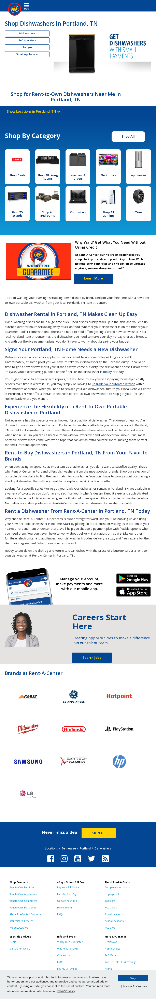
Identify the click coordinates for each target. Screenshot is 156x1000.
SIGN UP (98, 833)
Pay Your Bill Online (68, 887)
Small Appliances (27, 54)
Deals (13, 942)
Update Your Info (67, 901)
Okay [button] (133, 978)
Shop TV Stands (17, 213)
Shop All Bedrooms (47, 213)
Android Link (133, 580)
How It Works (64, 907)
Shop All (128, 136)
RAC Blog (110, 927)
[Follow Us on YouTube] (77, 863)
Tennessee (68, 848)
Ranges (27, 47)
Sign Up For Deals (20, 948)
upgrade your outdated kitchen (113, 384)
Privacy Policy (66, 991)
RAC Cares (111, 907)
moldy (107, 372)
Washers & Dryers (78, 176)
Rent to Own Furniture (22, 887)
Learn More (93, 278)
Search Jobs (92, 657)
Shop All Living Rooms (48, 176)
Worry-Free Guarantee (70, 942)
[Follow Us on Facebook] (50, 863)
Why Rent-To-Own (67, 948)
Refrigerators (27, 40)
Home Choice (112, 948)
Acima (108, 969)
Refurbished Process (21, 921)
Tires (138, 212)
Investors (110, 901)
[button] (133, 986)
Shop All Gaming (108, 213)
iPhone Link (133, 593)
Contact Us (63, 955)
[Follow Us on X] (91, 863)
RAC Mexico (111, 955)
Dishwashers (27, 33)
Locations (51, 848)
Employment (112, 894)
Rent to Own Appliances (23, 894)
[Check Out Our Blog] (105, 863)
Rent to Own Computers (23, 901)
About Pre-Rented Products (25, 914)
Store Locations (114, 914)
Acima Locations (114, 921)
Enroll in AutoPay (66, 894)
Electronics (108, 175)
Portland (85, 848)
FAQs (60, 914)
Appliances (138, 175)
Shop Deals (17, 175)
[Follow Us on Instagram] (64, 863)
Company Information (117, 887)
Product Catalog (19, 927)
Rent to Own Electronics (23, 907)
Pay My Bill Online (67, 969)
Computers (78, 212)
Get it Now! (111, 942)
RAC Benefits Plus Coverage (120, 962)
